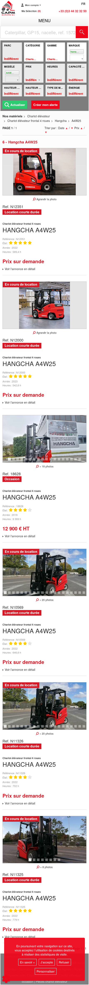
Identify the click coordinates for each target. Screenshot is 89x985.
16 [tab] (73, 461)
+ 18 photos (46, 466)
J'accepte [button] (47, 962)
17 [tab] (77, 461)
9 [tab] (43, 461)
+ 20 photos (46, 600)
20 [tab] (85, 594)
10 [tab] (48, 461)
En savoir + (27, 962)
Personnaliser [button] (46, 971)
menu (44, 20)
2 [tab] (14, 461)
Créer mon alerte (45, 104)
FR (83, 4)
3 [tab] (18, 461)
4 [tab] (22, 461)
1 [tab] (10, 461)
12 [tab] (56, 461)
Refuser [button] (64, 962)
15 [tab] (68, 461)
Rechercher (87, 32)
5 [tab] (26, 461)
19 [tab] (81, 594)
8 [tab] (39, 461)
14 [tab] (64, 461)
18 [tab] (81, 461)
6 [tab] (30, 461)
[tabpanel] (44, 438)
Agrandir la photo (46, 199)
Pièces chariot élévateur (51, 981)
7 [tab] (35, 461)
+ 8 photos (46, 867)
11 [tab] (52, 461)
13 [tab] (60, 461)
